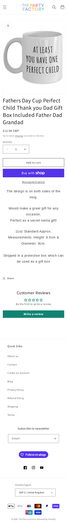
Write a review (33, 314)
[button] (5, 7)
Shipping (19, 136)
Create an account (18, 373)
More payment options (33, 181)
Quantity (7, 141)
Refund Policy (15, 398)
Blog (10, 381)
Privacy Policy (15, 389)
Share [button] (10, 278)
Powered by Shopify (46, 519)
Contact (12, 364)
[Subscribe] (55, 438)
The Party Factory (27, 519)
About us (12, 356)
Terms (11, 415)
